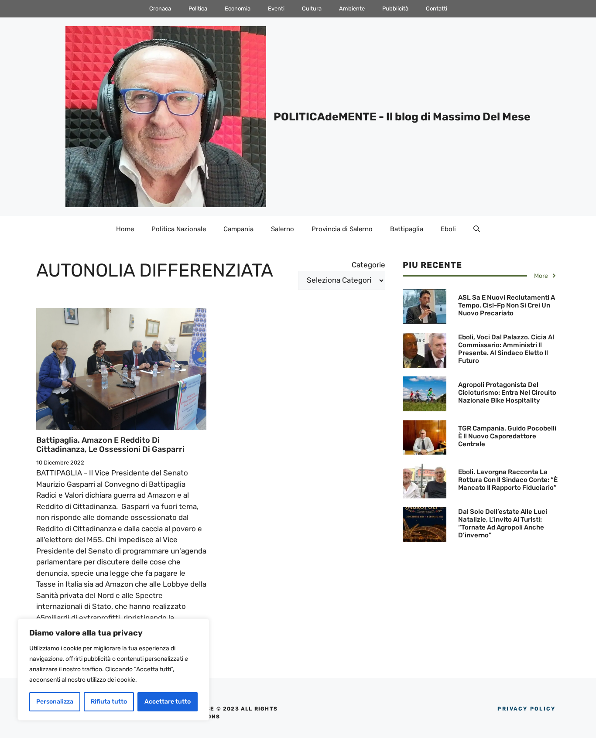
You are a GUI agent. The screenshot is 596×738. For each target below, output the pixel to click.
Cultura (312, 8)
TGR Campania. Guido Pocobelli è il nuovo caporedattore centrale (507, 436)
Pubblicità (395, 8)
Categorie (368, 264)
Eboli (448, 229)
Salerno (282, 229)
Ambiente (352, 8)
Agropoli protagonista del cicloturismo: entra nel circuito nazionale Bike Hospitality (507, 392)
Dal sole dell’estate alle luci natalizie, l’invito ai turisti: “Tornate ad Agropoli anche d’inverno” (502, 523)
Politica (197, 8)
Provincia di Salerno (342, 229)
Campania (238, 229)
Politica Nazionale (178, 229)
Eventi (276, 8)
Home (125, 229)
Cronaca (160, 8)
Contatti (436, 8)
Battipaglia (406, 229)
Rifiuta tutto (109, 701)
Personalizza (54, 701)
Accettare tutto (167, 701)
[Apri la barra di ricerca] (477, 229)
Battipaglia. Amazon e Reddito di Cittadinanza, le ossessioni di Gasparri (110, 444)
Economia (237, 8)
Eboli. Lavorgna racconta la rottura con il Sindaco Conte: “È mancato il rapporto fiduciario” (508, 480)
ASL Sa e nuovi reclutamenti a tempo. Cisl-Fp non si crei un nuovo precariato (506, 305)
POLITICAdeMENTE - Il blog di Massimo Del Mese (402, 116)
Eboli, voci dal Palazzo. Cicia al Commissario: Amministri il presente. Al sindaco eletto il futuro (506, 349)
